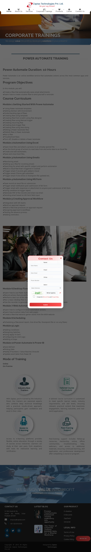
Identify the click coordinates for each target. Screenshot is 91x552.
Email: (45, 270)
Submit (45, 305)
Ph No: (45, 277)
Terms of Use (46, 297)
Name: (45, 262)
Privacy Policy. (55, 297)
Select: (45, 285)
